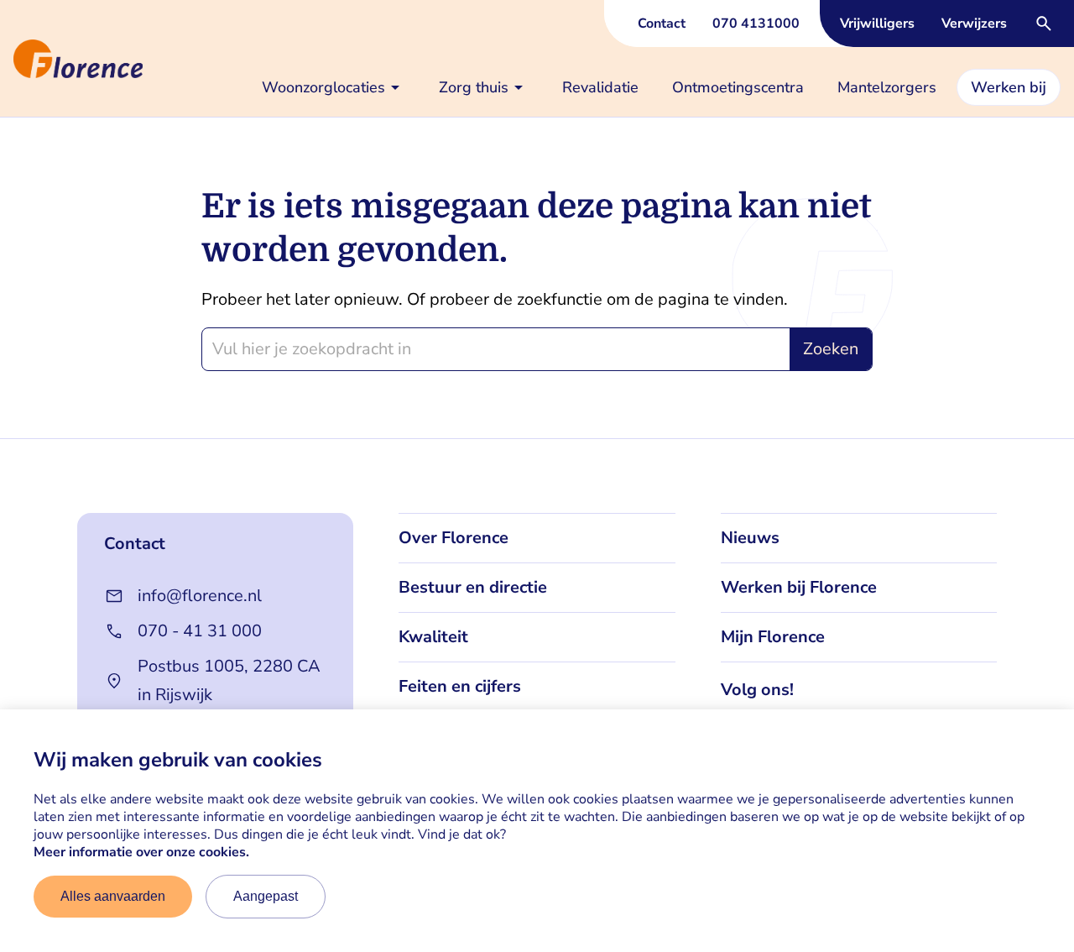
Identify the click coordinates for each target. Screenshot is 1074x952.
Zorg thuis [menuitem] (473, 87)
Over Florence (453, 537)
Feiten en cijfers (460, 686)
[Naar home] (6, 59)
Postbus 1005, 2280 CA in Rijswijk (229, 680)
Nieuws (750, 537)
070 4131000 (756, 23)
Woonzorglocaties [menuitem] (323, 87)
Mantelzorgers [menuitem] (886, 87)
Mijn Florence (773, 636)
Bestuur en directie (473, 587)
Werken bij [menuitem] (1008, 87)
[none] (333, 87)
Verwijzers (974, 23)
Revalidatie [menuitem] (600, 87)
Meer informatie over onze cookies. (141, 852)
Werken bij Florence (799, 587)
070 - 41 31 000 (200, 631)
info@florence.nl (200, 595)
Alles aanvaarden (112, 896)
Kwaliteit (433, 636)
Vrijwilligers (877, 23)
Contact (662, 23)
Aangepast (265, 896)
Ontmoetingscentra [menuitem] (738, 87)
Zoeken (830, 348)
